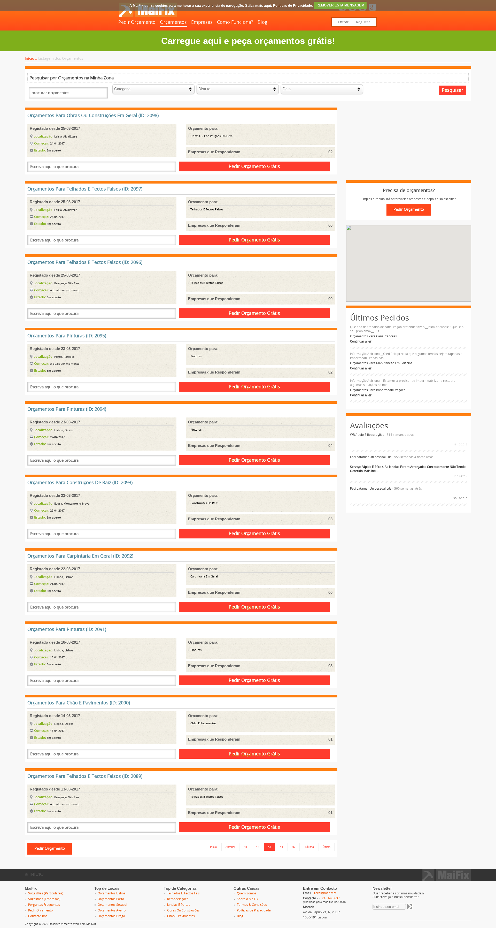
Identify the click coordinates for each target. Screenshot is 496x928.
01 (330, 739)
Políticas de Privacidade (292, 5)
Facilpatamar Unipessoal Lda (371, 457)
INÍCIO (36, 874)
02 (330, 152)
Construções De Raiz (204, 503)
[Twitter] (352, 11)
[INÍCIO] (148, 16)
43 (269, 846)
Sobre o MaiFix (247, 899)
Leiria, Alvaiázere (65, 136)
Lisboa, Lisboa (63, 577)
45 (293, 846)
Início (213, 846)
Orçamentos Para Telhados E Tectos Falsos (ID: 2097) (84, 189)
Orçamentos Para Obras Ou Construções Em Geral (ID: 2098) (93, 115)
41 (245, 846)
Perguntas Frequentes (44, 905)
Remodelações (177, 899)
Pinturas (196, 356)
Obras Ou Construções (183, 910)
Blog (262, 22)
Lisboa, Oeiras (63, 430)
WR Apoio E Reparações (367, 435)
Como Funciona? (235, 22)
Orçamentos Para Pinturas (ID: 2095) (66, 336)
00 (330, 225)
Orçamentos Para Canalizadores (373, 336)
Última (326, 846)
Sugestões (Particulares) (45, 893)
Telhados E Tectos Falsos (206, 209)
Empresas (202, 22)
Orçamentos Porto (111, 899)
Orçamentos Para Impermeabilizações (377, 390)
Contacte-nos (37, 916)
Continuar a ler (360, 341)
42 (257, 846)
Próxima (309, 846)
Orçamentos (173, 22)
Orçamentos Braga (111, 916)
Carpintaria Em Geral (204, 576)
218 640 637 (331, 898)
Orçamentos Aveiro (112, 910)
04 (330, 445)
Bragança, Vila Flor (66, 283)
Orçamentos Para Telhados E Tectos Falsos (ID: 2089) (84, 776)
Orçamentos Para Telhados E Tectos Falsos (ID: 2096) (84, 262)
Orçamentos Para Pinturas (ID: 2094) (66, 409)
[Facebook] (342, 11)
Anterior (230, 846)
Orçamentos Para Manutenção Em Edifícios (381, 363)
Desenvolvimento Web (64, 924)
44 (281, 846)
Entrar (343, 22)
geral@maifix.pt (325, 893)
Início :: (31, 58)
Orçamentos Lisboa (112, 893)
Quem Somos (246, 893)
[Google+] (372, 11)
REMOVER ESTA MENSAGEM (340, 5)
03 (330, 519)
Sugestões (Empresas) (44, 899)
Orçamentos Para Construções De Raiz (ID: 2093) (80, 482)
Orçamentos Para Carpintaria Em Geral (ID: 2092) (80, 556)
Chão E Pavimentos (203, 723)
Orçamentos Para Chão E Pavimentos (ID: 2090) (78, 703)
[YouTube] (362, 11)
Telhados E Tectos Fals (183, 893)
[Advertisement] (408, 144)
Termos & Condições (252, 905)
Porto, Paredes (64, 357)
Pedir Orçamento (137, 22)
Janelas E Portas (178, 905)
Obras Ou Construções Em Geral (211, 136)
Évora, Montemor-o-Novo (72, 503)
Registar (363, 22)
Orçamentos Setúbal (112, 905)
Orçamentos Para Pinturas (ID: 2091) (66, 629)
